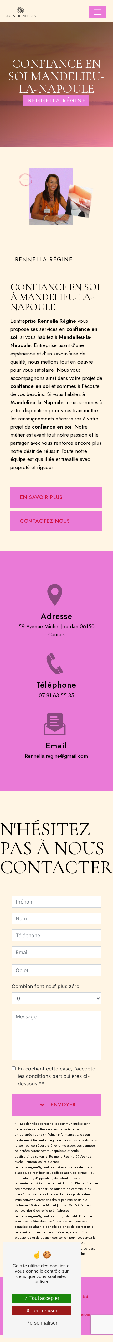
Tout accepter (43, 1298)
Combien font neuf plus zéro (46, 986)
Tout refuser (43, 1310)
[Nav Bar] (97, 12)
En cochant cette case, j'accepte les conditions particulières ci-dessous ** (56, 1076)
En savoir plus (41, 497)
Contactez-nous (45, 521)
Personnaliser (41, 1322)
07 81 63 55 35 (56, 695)
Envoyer (63, 1104)
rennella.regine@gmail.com (56, 756)
